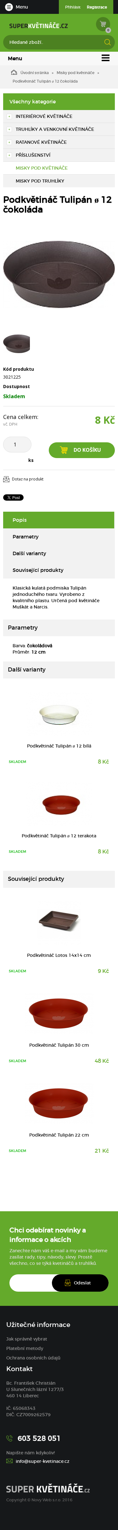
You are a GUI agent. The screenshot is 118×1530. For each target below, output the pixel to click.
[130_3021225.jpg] (59, 274)
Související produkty (38, 570)
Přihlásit (73, 7)
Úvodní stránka (34, 72)
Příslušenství (33, 155)
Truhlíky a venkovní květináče (55, 129)
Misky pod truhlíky (40, 181)
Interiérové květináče (44, 116)
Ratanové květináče (41, 142)
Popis (20, 520)
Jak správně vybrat (26, 1339)
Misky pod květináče (75, 72)
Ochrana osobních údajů (33, 1358)
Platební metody (24, 1348)
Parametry (26, 536)
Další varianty (29, 553)
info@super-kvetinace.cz (43, 1461)
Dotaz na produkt (27, 479)
